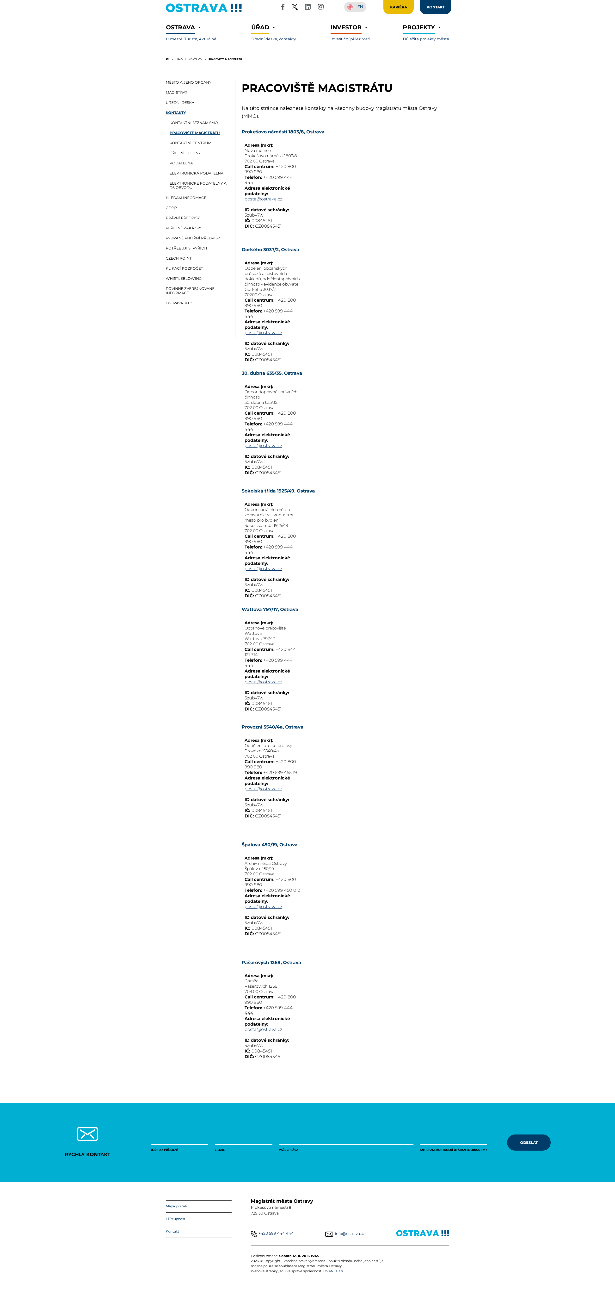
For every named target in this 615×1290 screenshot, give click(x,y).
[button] (192, 32)
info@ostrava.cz (350, 1233)
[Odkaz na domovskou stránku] (167, 59)
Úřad (179, 59)
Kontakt (172, 1231)
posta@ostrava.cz (263, 199)
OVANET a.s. (333, 1271)
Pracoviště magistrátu (225, 59)
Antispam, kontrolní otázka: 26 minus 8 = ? (453, 1150)
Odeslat (529, 1142)
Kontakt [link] (435, 7)
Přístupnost (175, 1219)
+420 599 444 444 (276, 1233)
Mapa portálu (177, 1206)
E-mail (220, 1150)
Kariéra (398, 7)
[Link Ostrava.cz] (422, 1234)
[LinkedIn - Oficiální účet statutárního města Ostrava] (308, 7)
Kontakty (195, 59)
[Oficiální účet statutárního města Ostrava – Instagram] (321, 7)
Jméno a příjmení (164, 1150)
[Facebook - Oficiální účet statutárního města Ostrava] (282, 7)
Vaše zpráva (288, 1150)
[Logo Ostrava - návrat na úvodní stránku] (204, 12)
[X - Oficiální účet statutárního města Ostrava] (295, 7)
